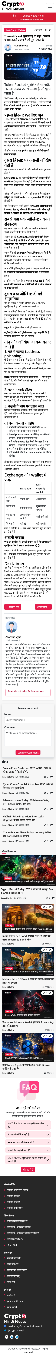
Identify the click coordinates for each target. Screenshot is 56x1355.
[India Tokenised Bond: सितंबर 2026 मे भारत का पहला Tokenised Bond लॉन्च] (28, 918)
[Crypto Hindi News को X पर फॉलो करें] (6, 1337)
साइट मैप (11, 1282)
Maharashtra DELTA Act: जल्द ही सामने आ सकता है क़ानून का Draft (28, 981)
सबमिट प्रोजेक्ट (13, 1202)
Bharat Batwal (8, 793)
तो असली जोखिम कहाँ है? (19, 1134)
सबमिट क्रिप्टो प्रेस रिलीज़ (17, 1190)
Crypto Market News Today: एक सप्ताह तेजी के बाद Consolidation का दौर (27, 834)
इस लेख (7, 531)
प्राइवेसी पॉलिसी (13, 1258)
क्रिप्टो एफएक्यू (13, 1276)
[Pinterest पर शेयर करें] (50, 30)
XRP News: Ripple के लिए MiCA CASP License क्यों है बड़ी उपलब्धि (26, 1067)
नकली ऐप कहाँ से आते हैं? (19, 1150)
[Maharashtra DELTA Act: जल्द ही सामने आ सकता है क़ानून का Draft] (28, 961)
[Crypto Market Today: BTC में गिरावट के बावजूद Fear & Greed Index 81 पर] (28, 870)
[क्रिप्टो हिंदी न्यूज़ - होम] (13, 6)
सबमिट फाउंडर (13, 1196)
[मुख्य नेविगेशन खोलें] (50, 6)
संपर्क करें (11, 1295)
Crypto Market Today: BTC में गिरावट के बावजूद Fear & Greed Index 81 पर (27, 891)
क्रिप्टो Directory (15, 1239)
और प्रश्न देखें (28, 1169)
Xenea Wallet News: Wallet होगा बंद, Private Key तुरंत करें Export (28, 1024)
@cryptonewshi (16, 1330)
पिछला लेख (14, 607)
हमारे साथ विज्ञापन (15, 1301)
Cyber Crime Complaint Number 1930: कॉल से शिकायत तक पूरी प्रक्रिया (28, 786)
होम (14, 15)
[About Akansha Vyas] (7, 47)
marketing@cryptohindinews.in (25, 1326)
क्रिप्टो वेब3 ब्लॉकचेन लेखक (18, 1227)
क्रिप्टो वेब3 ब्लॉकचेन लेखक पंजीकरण (23, 1233)
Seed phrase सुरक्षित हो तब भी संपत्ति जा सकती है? (27, 1159)
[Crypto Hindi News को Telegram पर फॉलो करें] (17, 1337)
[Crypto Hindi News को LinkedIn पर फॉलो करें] (11, 1337)
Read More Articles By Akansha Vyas (26, 691)
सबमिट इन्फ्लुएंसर (15, 1208)
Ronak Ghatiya (8, 777)
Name (7, 714)
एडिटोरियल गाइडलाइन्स (17, 1270)
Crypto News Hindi (33, 15)
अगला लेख (42, 607)
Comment (10, 727)
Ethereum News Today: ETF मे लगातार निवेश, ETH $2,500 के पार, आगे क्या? (26, 802)
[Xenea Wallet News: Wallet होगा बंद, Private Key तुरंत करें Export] (28, 1004)
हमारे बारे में (12, 1307)
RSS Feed (12, 1244)
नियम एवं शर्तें (12, 1264)
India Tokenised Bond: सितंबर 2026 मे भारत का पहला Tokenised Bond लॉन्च (26, 938)
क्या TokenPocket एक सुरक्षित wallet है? (26, 1125)
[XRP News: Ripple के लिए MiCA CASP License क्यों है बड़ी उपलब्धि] (28, 1047)
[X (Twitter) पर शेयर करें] (46, 30)
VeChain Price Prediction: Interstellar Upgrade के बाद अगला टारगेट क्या (24, 818)
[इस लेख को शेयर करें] (51, 776)
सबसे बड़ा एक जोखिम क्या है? (21, 1142)
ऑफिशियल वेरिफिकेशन (17, 1221)
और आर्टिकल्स (8, 851)
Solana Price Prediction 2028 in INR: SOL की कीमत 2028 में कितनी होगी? (27, 770)
